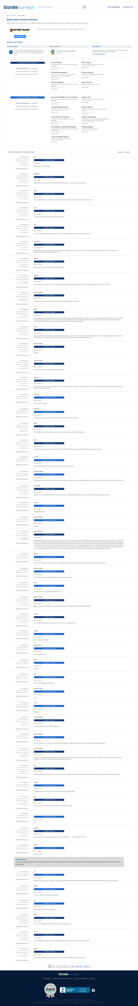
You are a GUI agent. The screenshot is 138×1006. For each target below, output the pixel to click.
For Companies (113, 7)
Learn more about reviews (99, 54)
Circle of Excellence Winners (62, 978)
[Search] (84, 7)
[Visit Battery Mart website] (20, 30)
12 (72, 966)
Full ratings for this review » (22, 168)
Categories (47, 978)
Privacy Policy (78, 1000)
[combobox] (62, 7)
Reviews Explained (80, 978)
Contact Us (128, 7)
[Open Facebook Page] (93, 990)
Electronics (14, 15)
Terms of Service (87, 1000)
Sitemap (92, 978)
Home (8, 15)
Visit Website (20, 36)
